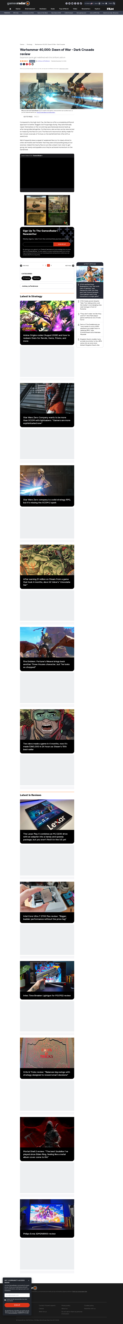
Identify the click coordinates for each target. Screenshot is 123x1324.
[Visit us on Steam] (81, 3)
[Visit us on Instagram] (78, 3)
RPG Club (15, 13)
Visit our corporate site (79, 1291)
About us (65, 1308)
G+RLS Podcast (69, 13)
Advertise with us (90, 1308)
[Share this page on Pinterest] (27, 64)
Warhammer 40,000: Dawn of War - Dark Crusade (50, 44)
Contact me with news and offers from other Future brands (16, 1300)
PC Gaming (26, 278)
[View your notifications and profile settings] (106, 3)
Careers (41, 1308)
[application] (47, 173)
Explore (97, 9)
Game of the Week (42, 13)
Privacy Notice (32, 251)
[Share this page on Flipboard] (30, 64)
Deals (53, 9)
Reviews (32, 61)
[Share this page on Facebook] (21, 64)
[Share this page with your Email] (33, 64)
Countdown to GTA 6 (28, 13)
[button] (112, 3)
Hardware (43, 9)
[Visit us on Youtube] (72, 3)
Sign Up (17, 1305)
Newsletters (86, 9)
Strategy (29, 44)
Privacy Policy (21, 1311)
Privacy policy (66, 1305)
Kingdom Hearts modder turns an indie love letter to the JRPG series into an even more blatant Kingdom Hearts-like (91, 342)
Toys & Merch (64, 9)
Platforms (36, 278)
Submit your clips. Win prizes (110, 13)
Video (75, 9)
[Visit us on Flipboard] (69, 3)
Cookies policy (89, 1305)
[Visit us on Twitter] (66, 3)
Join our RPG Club (94, 13)
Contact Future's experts (47, 1305)
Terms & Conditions (12, 1313)
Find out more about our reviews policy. (46, 112)
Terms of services (46, 249)
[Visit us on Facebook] (75, 3)
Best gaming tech (81, 13)
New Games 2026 (56, 13)
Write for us (43, 1311)
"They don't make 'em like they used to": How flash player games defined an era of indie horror (90, 317)
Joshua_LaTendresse (43, 61)
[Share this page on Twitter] (24, 64)
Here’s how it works (63, 68)
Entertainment (30, 9)
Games (18, 9)
